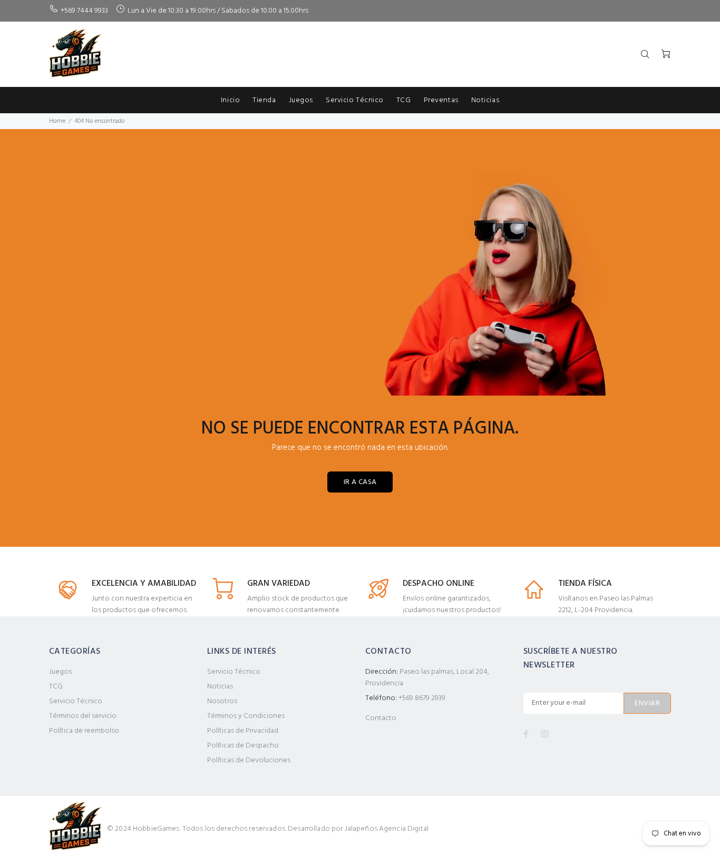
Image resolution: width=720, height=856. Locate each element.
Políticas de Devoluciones (248, 760)
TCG (56, 687)
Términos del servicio (82, 716)
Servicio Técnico (75, 701)
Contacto (380, 718)
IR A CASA (360, 482)
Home (57, 121)
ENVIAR (647, 703)
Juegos (60, 672)
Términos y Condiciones (246, 716)
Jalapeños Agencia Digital (387, 829)
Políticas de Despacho (243, 746)
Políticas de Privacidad (242, 731)
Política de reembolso (84, 731)
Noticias (220, 687)
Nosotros (222, 701)
